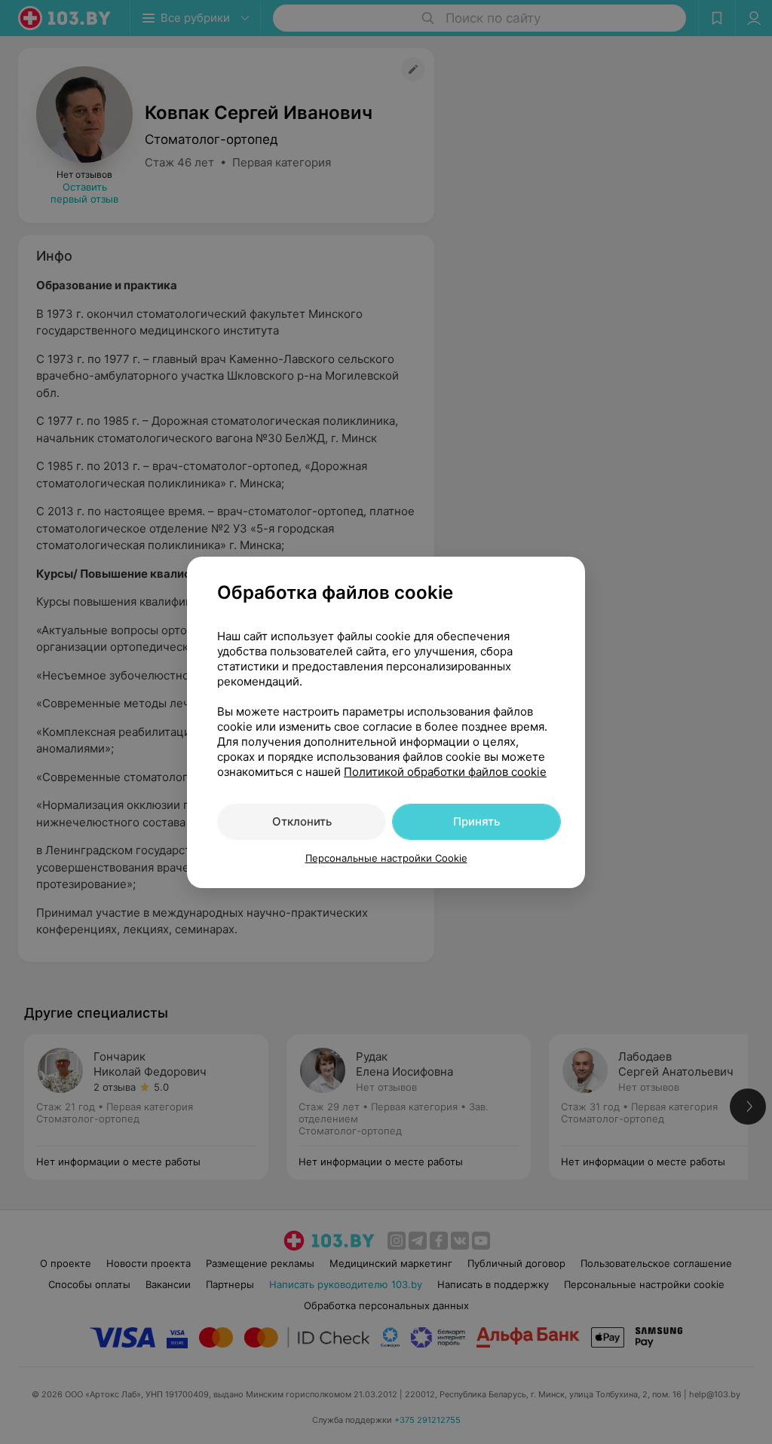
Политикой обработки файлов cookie (445, 772)
